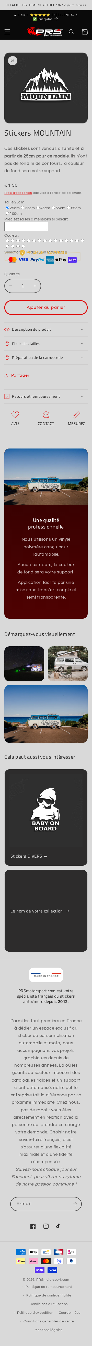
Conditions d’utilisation (49, 1304)
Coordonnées (69, 1313)
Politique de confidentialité (48, 1295)
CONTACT (46, 423)
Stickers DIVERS (26, 856)
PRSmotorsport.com (52, 1279)
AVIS (15, 423)
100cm (16, 214)
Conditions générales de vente (49, 1321)
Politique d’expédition (35, 1313)
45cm (45, 208)
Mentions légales (49, 1330)
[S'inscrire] (74, 1204)
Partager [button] (20, 375)
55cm (61, 208)
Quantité (12, 274)
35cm (30, 208)
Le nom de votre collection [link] (37, 911)
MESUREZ (76, 423)
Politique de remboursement (49, 1287)
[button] (7, 32)
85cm (76, 208)
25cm (15, 208)
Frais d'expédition (18, 192)
